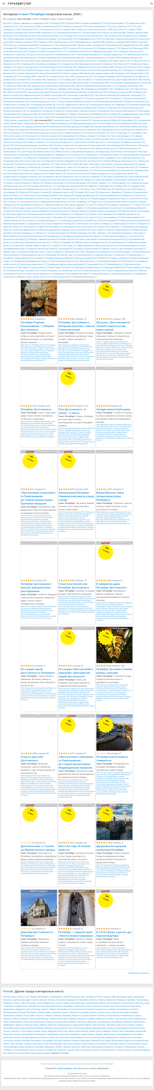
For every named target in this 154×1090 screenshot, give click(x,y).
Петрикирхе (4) (52, 255)
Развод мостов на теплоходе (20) (18, 155)
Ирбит (106, 1034)
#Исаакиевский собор (104, 782)
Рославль (7, 1050)
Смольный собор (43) (31, 114)
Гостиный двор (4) (50, 139)
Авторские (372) (10, 36)
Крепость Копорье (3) (138, 224)
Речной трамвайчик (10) (110, 195)
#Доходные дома (31, 347)
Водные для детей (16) (126, 173)
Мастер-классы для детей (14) (75, 230)
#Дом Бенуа (104, 948)
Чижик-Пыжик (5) (62, 164)
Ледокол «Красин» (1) (38, 142)
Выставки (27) (33, 136)
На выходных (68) (105, 67)
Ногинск (7, 1031)
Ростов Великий (20, 1050)
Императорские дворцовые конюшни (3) (44, 133)
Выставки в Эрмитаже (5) (115, 177)
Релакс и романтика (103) (68, 70)
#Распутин (85, 862)
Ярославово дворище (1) (76, 205)
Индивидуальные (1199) (90, 39)
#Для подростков (80, 963)
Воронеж (7, 1000)
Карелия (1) (116, 227)
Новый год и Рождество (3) (50, 208)
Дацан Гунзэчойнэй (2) (14, 108)
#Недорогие (87, 514)
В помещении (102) (34, 108)
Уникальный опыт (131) (56, 51)
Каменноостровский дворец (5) (134, 220)
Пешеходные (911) (29, 29)
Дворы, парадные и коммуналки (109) (31, 23)
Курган (89, 1006)
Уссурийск (90, 1019)
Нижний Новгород (71, 997)
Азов (5, 1034)
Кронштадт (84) (101, 83)
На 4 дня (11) (91, 217)
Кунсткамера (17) (15, 180)
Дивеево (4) (68, 242)
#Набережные (32, 360)
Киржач (77, 1044)
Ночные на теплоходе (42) (14, 142)
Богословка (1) (29, 220)
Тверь (147, 1003)
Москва (6, 997)
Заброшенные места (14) (77, 105)
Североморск (112, 1037)
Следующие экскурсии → (139, 973)
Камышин (52, 1025)
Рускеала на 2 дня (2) (51, 177)
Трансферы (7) (62, 114)
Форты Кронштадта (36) (56, 95)
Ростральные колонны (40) (119, 92)
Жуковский (80, 1028)
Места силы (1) (45, 198)
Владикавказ (9, 1009)
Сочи (26, 997)
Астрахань (31, 1003)
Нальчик (73, 1012)
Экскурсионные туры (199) (61, 76)
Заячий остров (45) (136, 54)
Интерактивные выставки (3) (59, 258)
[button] (151, 3)
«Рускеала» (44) (38, 80)
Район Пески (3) (63, 152)
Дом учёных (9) (83, 142)
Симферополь (21, 1006)
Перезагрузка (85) (131, 155)
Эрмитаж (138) (45, 42)
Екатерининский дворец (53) (16, 101)
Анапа (44, 1031)
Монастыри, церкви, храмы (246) (99, 73)
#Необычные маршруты (40, 358)
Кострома (88, 1009)
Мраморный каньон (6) (37, 189)
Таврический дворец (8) (61, 123)
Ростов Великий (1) (43, 217)
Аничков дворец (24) (72, 126)
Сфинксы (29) (110, 64)
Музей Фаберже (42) (16, 148)
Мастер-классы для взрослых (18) (105, 211)
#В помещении (123, 952)
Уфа (114, 997)
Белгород (46, 1006)
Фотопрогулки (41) (29, 58)
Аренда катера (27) (68, 139)
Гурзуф (83, 1034)
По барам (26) (68, 80)
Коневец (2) (69, 224)
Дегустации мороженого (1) (33, 264)
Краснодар (25, 1000)
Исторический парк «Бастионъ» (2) (22, 270)
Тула (72, 1003)
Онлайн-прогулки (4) (68, 239)
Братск (34, 1012)
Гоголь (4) (31, 148)
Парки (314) (42, 76)
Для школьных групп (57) (42, 54)
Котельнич (113, 1044)
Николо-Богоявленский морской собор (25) (22, 98)
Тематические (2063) (52, 26)
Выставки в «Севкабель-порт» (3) (53, 148)
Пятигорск (82, 1022)
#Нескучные (52, 358)
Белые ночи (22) (88, 70)
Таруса (78, 1050)
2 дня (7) (92, 205)
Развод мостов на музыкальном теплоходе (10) (61, 180)
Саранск (44, 1009)
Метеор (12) (37, 183)
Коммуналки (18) (136, 23)
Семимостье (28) (69, 64)
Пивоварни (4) (53, 236)
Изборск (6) (128, 195)
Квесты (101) (124, 64)
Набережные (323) (11, 61)
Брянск (102, 1003)
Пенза (39, 1003)
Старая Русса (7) (98, 202)
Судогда (70, 1050)
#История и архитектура (115, 425)
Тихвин (95, 1050)
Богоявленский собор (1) (79, 274)
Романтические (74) (97, 92)
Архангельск (57, 1006)
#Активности (86, 873)
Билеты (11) (18, 195)
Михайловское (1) (116, 264)
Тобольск (15, 1031)
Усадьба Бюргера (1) (118, 242)
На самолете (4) (82, 145)
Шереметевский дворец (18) (85, 152)
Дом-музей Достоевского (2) (64, 261)
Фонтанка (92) (51, 83)
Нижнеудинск (97, 1047)
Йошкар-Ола (24, 1012)
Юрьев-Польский (16, 1053)
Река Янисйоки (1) (135, 267)
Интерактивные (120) (65, 54)
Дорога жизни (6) (82, 120)
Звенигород (63, 1037)
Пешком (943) (73, 23)
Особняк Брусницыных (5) (34, 236)
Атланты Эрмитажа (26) (49, 58)
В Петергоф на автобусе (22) (58, 108)
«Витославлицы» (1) (88, 261)
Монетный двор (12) (85, 101)
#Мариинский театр (118, 782)
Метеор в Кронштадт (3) (55, 183)
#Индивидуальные (75, 347)
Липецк (66, 1003)
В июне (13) (139, 205)
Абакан (74, 1019)
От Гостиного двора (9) (64, 101)
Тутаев (120, 1050)
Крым (21, 997)
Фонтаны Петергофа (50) (19, 86)
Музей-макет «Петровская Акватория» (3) (29, 123)
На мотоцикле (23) (59, 130)
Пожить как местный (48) (113, 33)
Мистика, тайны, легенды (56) (91, 45)
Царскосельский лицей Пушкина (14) (44, 92)
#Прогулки (41, 360)
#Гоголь (73, 516)
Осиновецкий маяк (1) (81, 170)
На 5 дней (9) (29, 227)
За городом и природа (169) (107, 76)
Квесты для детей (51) (33, 83)
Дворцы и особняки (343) (118, 42)
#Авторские (63, 354)
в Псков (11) (69, 158)
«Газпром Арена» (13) (120, 183)
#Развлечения (77, 879)
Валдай (79, 1037)
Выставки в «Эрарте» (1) (75, 208)
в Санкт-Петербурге (32, 14)
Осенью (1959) (105, 29)
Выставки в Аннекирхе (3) (129, 180)
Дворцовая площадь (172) (49, 39)
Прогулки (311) (121, 29)
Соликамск (106, 1031)
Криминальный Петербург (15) (98, 89)
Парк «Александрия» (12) (122, 136)
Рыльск (31, 1050)
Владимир (68, 1006)
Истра (93, 1037)
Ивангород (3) (120, 224)
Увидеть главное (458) (137, 33)
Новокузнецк (142, 1000)
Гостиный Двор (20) (92, 33)
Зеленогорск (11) (93, 155)
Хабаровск (121, 1000)
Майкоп (72, 1022)
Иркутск (93, 1000)
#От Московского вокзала (122, 696)
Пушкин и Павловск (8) (134, 98)
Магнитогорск (128, 1003)
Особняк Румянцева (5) (27, 73)
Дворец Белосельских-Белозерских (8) (44, 126)
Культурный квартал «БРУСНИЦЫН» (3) (117, 261)
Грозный (73, 1009)
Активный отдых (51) (39, 130)
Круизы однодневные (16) (103, 173)
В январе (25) (82, 192)
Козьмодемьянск (124, 1034)
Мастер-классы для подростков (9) (91, 242)
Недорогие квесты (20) (63, 192)
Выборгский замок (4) (80, 233)
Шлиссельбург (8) (69, 136)
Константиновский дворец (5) (106, 170)
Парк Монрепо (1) (124, 230)
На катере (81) (114, 114)
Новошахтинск (99, 1025)
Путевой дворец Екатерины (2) (105, 198)
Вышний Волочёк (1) (30, 202)
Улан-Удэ (139, 1003)
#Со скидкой (104, 342)
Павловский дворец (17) (41, 101)
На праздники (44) (136, 186)
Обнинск (48, 1028)
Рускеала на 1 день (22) (88, 167)
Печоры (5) (140, 195)
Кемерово (8, 1003)
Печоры (140, 1047)
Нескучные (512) (90, 48)
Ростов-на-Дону (103, 997)
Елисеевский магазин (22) (69, 33)
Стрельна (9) (126, 170)
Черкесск (19, 1025)
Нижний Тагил (34, 1006)
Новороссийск (44, 1012)
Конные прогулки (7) (33, 161)
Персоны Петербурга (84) (60, 89)
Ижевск (51, 1000)
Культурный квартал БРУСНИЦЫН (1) (91, 258)
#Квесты (80, 871)
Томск (23, 1003)
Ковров (49, 1022)
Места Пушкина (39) (17, 92)
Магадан (25, 1037)
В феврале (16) (81, 214)
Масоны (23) (127, 48)
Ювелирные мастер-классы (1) (89, 267)
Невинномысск (65, 1025)
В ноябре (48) (120, 186)
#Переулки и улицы (43, 347)
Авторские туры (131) (18, 186)
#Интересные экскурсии (81, 360)
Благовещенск (40, 1034)
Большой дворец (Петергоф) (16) (55, 170)
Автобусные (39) (86, 148)
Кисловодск (117, 1022)
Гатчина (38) (124, 126)
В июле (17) (49, 186)
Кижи (72, 1037)
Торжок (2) (84, 198)
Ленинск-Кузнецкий (116, 1028)
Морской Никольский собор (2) (43, 249)
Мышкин (101, 1037)
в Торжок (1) (13, 202)
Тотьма (102, 1050)
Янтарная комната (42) (140, 105)
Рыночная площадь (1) (122, 252)
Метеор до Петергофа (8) (29, 167)
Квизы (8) (102, 205)
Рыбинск (48, 1015)
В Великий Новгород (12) (129, 148)
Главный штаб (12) (141, 61)
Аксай (11, 1034)
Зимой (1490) (135, 29)
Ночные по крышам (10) (97, 98)
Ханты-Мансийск (134, 1037)
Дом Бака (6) (48, 114)
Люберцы (53, 1019)
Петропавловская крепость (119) (91, 54)
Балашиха (133, 1012)
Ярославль (84, 1000)
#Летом (42, 345)
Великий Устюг (97, 1040)
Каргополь (68, 1044)
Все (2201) (7, 23)
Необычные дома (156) (87, 29)
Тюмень (101, 1000)
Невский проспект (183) (30, 36)
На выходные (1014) (49, 29)
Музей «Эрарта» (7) (100, 183)
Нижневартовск (10, 1012)
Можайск (40, 1047)
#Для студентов (35, 356)
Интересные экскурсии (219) (16, 54)
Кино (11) (73, 148)
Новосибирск (43, 997)
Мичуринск (30, 1047)
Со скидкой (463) (67, 29)
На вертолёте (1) (61, 198)
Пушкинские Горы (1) (96, 264)
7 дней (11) (57, 245)
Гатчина (86, 1037)
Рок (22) (60, 105)
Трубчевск (111, 1050)
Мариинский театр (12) (134, 142)
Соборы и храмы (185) (73, 73)
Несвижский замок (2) (128, 245)
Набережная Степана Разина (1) (55, 202)
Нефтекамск (8, 1025)
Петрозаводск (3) (130, 227)
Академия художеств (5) (128, 214)
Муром (88, 1025)
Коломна (58, 1022)
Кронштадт (8, 1037)
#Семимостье (101, 778)
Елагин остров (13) (86, 139)
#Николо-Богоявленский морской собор (110, 780)
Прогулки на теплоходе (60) (107, 95)
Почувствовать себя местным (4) (81, 111)
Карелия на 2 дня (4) (72, 177)
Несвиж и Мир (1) (33, 245)
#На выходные (50, 345)
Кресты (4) (8, 145)
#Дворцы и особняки (117, 776)
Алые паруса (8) (31, 180)
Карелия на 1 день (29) (66, 167)
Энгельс (39, 1015)
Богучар (57, 1040)
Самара (33, 997)
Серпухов (127, 1022)
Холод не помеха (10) (64, 145)
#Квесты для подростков (80, 864)
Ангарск (93, 1012)
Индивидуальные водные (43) (136, 114)
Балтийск (26, 1040)
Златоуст (17, 1019)
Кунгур (17, 1037)
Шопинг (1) (99, 236)
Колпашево (102, 1044)
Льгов (6, 1047)
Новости (101, 1064)
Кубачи (137, 1044)
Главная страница (47, 1064)
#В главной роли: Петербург (76, 696)
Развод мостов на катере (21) (91, 117)
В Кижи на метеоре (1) (120, 258)
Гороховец (37, 1044)
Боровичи (66, 1040)
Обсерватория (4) (11, 177)
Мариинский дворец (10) (84, 123)
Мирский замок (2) (86, 245)
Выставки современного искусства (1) (105, 208)
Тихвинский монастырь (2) (37, 242)
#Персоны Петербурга (32, 345)
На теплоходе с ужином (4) (24, 208)
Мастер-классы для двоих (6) (16, 252)
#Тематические (26, 354)
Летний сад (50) (69, 67)
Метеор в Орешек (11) (89, 136)
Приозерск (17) (54, 80)
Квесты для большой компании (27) (130, 130)
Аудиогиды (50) (107, 152)
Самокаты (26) (94, 130)
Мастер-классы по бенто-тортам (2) (47, 252)
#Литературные (26, 358)
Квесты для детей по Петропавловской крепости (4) (103, 239)
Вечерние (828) (141, 48)
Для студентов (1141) (122, 26)
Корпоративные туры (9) (33, 255)
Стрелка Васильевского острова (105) (103, 58)
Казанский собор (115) (52, 36)
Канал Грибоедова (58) (45, 61)
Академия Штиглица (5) (75, 161)
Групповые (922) (57, 23)
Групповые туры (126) (90, 189)
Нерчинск (75, 1047)
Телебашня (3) (139, 92)
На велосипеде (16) (106, 123)
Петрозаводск (123, 1009)
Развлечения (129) (52, 67)
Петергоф (52, 1037)
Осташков (118, 1047)
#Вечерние (62, 349)
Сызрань (137, 1015)
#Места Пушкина (64, 516)
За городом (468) (28, 76)
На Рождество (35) (38, 173)
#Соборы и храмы (112, 778)
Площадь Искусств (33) (74, 36)
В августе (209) (134, 67)
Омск (82, 997)
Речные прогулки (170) (14, 117)
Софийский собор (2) (53, 205)
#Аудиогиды (79, 866)
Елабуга (91, 1034)
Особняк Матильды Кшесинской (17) (119, 161)
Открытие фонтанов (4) (132, 108)
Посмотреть (64, 1064)
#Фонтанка (37, 776)
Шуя (5, 1053)
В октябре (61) (91, 186)
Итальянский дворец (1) (122, 233)
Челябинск (91, 997)
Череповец (135, 1006)
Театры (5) (17, 227)
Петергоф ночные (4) (54, 161)
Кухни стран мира (84, 1064)
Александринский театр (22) (128, 123)
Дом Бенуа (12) (95, 161)
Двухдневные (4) (36, 224)
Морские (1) (121, 255)
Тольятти (35, 1000)
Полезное (94, 1064)
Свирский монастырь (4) (133, 158)
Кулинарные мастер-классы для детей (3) (66, 264)
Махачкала (111, 1000)
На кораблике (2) (45, 164)
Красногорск (78, 1025)
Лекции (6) (135, 236)
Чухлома (136, 1050)
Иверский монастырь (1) (85, 277)
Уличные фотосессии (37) (126, 111)
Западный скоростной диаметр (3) (100, 180)
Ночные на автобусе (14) (14, 111)
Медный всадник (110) (109, 48)
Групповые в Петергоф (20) (84, 108)
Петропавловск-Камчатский (119, 1015)
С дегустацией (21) (84, 80)
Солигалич (61, 1050)
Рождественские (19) (13, 161)
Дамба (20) (88, 126)
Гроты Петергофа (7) (120, 133)
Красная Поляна (125, 1044)
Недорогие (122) (10, 26)
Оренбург (131, 1000)
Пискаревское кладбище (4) (98, 252)
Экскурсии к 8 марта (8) (53, 111)
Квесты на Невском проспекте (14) (121, 164)
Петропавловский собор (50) (109, 101)
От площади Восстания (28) (43, 105)
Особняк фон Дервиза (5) (49, 230)
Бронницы (85, 1040)
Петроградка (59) (81, 61)
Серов (115, 1031)
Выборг (37, 1031)
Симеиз (122, 1037)
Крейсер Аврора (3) (80, 211)
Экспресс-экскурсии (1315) (75, 26)
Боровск (76, 1040)
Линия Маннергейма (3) (134, 208)
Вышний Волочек (140, 1040)
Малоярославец (17, 1047)
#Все (22, 347)
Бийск (32, 1015)
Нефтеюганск (139, 1022)
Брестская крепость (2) (106, 245)
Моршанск (50, 1047)
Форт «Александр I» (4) (93, 164)
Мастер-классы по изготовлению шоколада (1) (124, 249)
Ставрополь (8, 1006)
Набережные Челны (52, 1003)
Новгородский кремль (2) (31, 205)
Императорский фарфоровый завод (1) (32, 261)
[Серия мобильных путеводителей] (19, 3)
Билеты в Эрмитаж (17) (15, 158)
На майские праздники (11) (120, 205)
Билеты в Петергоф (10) (109, 108)
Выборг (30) (34, 139)
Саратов (15, 1000)
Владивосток (72, 1000)
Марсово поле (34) (11, 64)
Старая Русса (94, 1031)
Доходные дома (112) (117, 23)
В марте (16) (42, 227)
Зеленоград (36, 1053)
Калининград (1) (136, 255)
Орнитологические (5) (60, 211)
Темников (86, 1050)
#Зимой (69, 360)
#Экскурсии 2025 (82, 444)
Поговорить (109, 1064)
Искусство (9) (25, 192)
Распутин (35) (75, 48)
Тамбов (52, 1009)
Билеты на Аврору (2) (103, 224)
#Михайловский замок (73, 430)
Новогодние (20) (98, 145)
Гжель (6, 1044)
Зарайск (99, 1034)
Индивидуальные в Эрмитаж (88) (89, 42)
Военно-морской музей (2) (36, 211)
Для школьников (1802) (30, 26)
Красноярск (139, 997)
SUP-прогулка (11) (99, 142)
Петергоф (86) (115, 83)
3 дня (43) (134, 198)
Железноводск (56, 1044)
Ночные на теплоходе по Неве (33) (130, 152)
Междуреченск (99, 1028)
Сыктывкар (83, 1012)
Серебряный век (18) (123, 89)
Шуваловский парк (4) (45, 155)
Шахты (66, 1012)
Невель (58, 1047)
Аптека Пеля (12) (84, 83)
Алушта (18, 1034)
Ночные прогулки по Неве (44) (40, 117)
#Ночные (70, 787)
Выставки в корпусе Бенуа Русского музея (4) (24, 258)
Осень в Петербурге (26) (101, 61)
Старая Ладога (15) (57, 173)
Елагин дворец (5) (111, 220)
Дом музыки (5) (89, 227)
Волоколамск (118, 1040)
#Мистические (83, 870)
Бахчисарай (27, 1034)
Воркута (128, 1040)
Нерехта (67, 1047)
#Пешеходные (47, 356)
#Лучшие (24, 360)
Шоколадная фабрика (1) (132, 217)
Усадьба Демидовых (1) (49, 220)
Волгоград (121, 997)
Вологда (36, 1009)
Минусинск (35, 1037)
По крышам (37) (51, 98)
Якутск (81, 1009)
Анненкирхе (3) (116, 142)
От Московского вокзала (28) (16, 105)
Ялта (59, 1031)
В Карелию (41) (128, 76)
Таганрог (134, 1009)
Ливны (144, 1044)
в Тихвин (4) (56, 242)
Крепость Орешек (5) (50, 136)
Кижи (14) (105, 136)
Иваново (117, 1003)
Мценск (44, 1037)
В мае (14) (93, 192)
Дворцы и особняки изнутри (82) (24, 45)
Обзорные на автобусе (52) (136, 101)
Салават (110, 1019)
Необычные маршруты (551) (54, 48)
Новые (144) (103, 227)
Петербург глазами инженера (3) (43, 239)
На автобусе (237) (11, 76)
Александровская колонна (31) (22, 39)
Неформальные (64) (87, 67)
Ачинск (131, 1025)
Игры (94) (137, 80)
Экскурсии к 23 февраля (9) (136, 70)
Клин (84, 1044)
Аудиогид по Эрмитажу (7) (112, 192)
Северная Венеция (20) (66, 117)
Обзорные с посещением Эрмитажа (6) (44, 158)
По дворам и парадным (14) (34, 89)
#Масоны (85, 875)
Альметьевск (39, 1022)
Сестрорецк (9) (77, 155)
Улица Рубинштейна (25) (50, 73)
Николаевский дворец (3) (25, 198)
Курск (109, 1003)
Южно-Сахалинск (98, 1015)
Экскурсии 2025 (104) (74, 252)
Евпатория (30, 1028)
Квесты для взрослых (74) (30, 67)
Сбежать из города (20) (18, 130)
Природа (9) (107, 130)
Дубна (27, 1053)
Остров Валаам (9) (54, 224)
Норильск (7, 1019)
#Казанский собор (102, 438)
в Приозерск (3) (107, 167)
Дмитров (46, 1053)
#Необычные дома (65, 600)
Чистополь (8, 1040)
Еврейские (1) (60, 274)
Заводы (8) (78, 89)
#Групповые (25, 353)
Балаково (57, 1015)
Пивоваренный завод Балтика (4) (77, 236)
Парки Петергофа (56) (86, 86)
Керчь (66, 1022)
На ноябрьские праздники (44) (70, 186)
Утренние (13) (14, 170)
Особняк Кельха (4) (20, 173)
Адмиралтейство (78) (132, 45)
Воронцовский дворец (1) (116, 236)
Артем (89, 1028)
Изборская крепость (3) (93, 270)
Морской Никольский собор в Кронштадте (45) (53, 86)
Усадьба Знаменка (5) (74, 133)
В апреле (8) (18, 245)
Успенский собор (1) (101, 274)
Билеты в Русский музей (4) (102, 214)
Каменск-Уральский (30, 1019)
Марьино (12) (123, 105)
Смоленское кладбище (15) (48, 64)
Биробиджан (53, 1034)
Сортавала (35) (23, 80)
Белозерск (36, 1040)
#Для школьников (42, 353)
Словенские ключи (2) (71, 270)
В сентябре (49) (36, 186)
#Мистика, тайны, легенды (76, 877)
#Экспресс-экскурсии (39, 354)
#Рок (106, 689)
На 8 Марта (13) (56, 227)
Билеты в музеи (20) (42, 192)
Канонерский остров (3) (127, 167)
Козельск (91, 1044)
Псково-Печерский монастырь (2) (121, 270)
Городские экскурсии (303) (15, 33)
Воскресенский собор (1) (118, 202)
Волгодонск (64, 1019)
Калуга (106, 1006)
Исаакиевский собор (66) (72, 58)
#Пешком (32, 353)
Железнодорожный (137, 1019)
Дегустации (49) (124, 80)
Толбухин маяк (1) (30, 170)
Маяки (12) (23, 139)
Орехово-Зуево (31, 1025)
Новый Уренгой (60, 1028)
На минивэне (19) (105, 111)
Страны (56, 1064)
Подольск (76, 1015)
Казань (14, 997)
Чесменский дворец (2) (58, 233)
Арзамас (40, 1028)
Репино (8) (77, 164)
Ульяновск (61, 1000)
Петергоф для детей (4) (71, 220)
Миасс (6, 1022)
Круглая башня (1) (12, 255)
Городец (27, 1044)
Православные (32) (12, 152)
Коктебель (138, 1034)
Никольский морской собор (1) (41, 214)
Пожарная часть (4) (92, 220)
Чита (112, 1006)
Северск (139, 1025)
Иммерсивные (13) (11, 89)
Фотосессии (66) (64, 61)
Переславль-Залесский (135, 1031)
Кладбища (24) (28, 64)
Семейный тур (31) (70, 189)
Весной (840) (34, 33)
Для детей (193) (70, 39)
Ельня (45, 1044)
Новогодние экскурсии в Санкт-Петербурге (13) (98, 158)
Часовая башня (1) (142, 252)
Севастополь (79, 1006)
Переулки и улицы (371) (29, 48)
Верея (108, 1040)
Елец (22, 1028)
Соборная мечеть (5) (12, 220)
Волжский (125, 1006)
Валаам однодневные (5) (87, 195)
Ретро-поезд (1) (98, 230)
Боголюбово (47, 1040)
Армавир (67, 1015)
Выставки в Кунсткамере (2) (38, 195)
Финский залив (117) (106, 86)
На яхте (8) (85, 173)
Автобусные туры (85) (125, 189)
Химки (19, 1015)
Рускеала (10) (48, 167)
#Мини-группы (109, 344)
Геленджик (74, 1034)
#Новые (105, 790)
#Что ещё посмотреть (47, 351)
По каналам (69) (34, 111)
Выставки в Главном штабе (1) (33, 267)
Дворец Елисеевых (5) (30, 177)
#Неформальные (112, 694)
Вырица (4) (145, 155)
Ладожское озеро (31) (63, 120)
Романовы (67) (122, 73)
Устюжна (127, 1050)
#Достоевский (34, 351)
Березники (101, 1019)
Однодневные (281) (84, 76)
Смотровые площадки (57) (72, 98)
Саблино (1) (41, 233)
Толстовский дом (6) (101, 120)
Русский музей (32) (115, 145)
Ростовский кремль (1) (109, 217)
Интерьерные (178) (49, 45)
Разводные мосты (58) (44, 70)
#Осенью (83, 354)
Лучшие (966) (108, 39)
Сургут (29, 1009)
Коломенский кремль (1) (123, 274)
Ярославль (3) (60, 217)
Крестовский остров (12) (107, 139)
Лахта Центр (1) (26, 217)
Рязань (16, 1003)
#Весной (129, 357)
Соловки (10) (73, 173)
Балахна (17, 1040)
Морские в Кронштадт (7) (132, 95)
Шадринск (145, 1050)
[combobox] (151, 2)
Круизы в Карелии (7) (92, 177)
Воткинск (140, 1028)
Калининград (92, 1003)
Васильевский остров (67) (91, 64)
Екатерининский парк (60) (74, 92)
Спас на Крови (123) (113, 36)
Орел (117, 1006)
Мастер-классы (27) (46, 152)
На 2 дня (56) (55, 189)
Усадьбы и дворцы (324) (26, 42)
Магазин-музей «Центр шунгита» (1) (34, 277)
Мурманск (20, 1009)
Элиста (71, 1028)
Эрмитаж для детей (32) (127, 39)
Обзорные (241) (49, 33)
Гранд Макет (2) (129, 120)
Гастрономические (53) (105, 80)
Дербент (43, 1025)
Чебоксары (80, 1003)
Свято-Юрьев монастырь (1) (39, 274)
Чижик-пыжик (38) (67, 83)
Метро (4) (116, 120)
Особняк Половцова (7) (25, 164)
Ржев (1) (124, 198)
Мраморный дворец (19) (105, 51)
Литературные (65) (67, 45)
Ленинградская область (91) (102, 105)
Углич (64, 1031)
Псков (26, 1015)
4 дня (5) (110, 230)
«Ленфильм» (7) (10, 217)
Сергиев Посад (113, 1025)
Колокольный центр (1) (62, 277)
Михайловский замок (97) (80, 51)
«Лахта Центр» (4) (84, 224)
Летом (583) (27, 70)
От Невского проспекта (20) (130, 51)
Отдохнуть (73, 1064)
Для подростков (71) (117, 54)
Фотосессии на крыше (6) (131, 139)
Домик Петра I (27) (139, 73)
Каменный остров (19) (33, 95)
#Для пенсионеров (114, 430)
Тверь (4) (74, 198)
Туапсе (71, 1031)
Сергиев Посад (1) (76, 217)
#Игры (85, 871)
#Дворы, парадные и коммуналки (108, 698)
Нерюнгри (85, 1047)
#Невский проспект (116, 605)
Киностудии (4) (65, 249)
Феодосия (52, 1031)
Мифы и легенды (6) (80, 114)
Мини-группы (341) (122, 61)
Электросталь (121, 1019)
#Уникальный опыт (76, 353)
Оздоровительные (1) (105, 255)
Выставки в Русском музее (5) (87, 249)
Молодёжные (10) (72, 227)
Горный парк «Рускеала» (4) (60, 267)
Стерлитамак (62, 1009)
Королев (86, 1015)
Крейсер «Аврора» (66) (131, 58)
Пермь (130, 997)
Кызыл (124, 1025)
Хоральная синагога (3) (106, 148)
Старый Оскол (104, 1012)
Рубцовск (28, 1022)
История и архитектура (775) (93, 23)
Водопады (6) (108, 189)
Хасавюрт (91, 1022)
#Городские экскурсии (118, 357)
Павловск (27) (115, 98)
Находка (81, 1019)
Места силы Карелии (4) (63, 195)
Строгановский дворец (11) (61, 142)
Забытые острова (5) (12, 95)
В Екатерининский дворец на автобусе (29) (33, 145)
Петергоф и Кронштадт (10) (129, 86)
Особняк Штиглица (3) (13, 211)
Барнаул (43, 1000)
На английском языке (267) (15, 51)
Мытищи (44, 1019)
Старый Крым (81, 1031)
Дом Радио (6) (28, 152)
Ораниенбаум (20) (99, 114)
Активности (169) (37, 51)
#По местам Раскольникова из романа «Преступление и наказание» (39, 349)
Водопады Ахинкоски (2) (14, 189)
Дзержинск (56, 1012)
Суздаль (29, 1031)
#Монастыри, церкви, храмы (106, 784)
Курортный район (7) (112, 155)
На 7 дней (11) (70, 245)
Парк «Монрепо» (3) (101, 233)
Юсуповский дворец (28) (79, 183)
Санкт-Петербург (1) (80, 202)
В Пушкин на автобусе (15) (97, 133)
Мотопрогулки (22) (77, 130)
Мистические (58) (114, 45)
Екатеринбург (56, 997)
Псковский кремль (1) (50, 270)
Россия (8, 991)
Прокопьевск (9, 1015)
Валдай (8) (7, 198)
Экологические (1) (85, 255)
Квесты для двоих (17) (13, 133)
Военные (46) (9, 73)
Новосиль (108, 1047)
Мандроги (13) (62, 155)
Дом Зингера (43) (95, 36)
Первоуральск (16, 1022)
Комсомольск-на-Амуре (105, 1009)
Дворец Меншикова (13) (106, 126)
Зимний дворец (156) (63, 42)
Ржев (121, 1031)
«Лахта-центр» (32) (16, 136)
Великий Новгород (119, 1012)
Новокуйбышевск (11, 1028)
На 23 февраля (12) (64, 214)
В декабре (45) (106, 186)
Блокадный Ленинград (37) (109, 70)
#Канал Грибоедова (36, 791)
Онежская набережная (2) (24, 230)
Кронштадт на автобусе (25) (80, 95)
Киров (113, 1034)
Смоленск (97, 1006)
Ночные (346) (28, 61)
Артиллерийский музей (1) (15, 224)
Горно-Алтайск (16, 1044)
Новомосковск (104, 1022)
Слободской (50, 1050)
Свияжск (40, 1050)
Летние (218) (121, 67)
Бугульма (64, 1034)
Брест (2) (46, 245)
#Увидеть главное (122, 784)
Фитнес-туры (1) (68, 255)
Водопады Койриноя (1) (115, 267)
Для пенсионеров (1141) (100, 26)
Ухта (23, 1031)
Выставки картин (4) (16, 214)
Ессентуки (130, 1028)
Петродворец (130, 1047)
